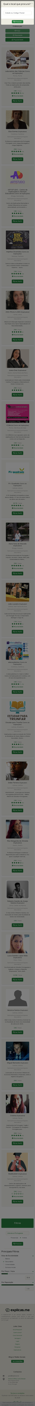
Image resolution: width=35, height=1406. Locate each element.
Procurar (18, 22)
